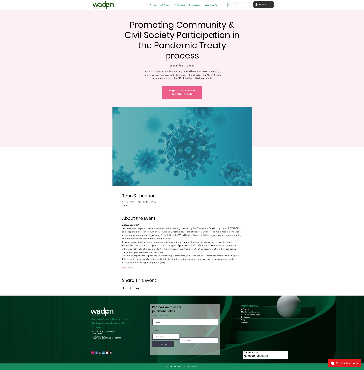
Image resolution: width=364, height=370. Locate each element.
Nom (181, 334)
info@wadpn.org (98, 336)
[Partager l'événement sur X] (130, 288)
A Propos (245, 309)
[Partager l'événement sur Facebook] (123, 288)
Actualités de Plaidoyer (250, 314)
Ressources (246, 317)
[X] (100, 352)
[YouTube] (107, 352)
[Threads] (110, 352)
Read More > (128, 267)
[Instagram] (92, 352)
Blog (243, 319)
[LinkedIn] (103, 352)
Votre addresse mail (160, 316)
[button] (166, 5)
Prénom (155, 330)
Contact (244, 322)
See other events (182, 94)
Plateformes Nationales (250, 312)
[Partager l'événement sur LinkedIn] (137, 288)
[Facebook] (96, 352)
